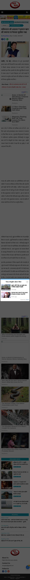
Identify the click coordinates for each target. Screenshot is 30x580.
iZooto (27, 299)
